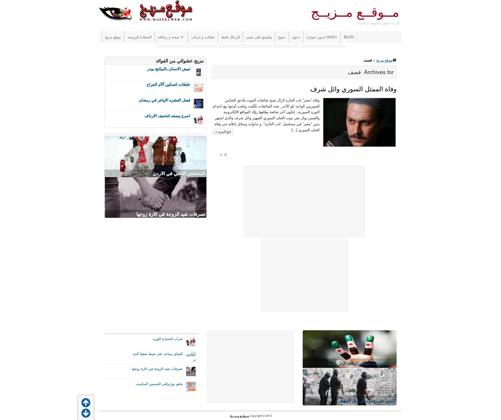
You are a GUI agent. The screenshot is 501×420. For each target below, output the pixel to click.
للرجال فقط (230, 36)
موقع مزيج (113, 36)
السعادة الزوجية (140, 36)
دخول (296, 36)
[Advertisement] (250, 47)
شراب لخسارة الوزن (168, 338)
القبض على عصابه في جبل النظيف (366, 400)
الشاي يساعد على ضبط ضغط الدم (158, 353)
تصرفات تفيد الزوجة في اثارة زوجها (170, 214)
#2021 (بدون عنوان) (321, 36)
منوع (281, 36)
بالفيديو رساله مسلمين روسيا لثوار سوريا (361, 363)
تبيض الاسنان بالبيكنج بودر (168, 69)
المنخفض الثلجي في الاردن (179, 173)
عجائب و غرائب (203, 36)
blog (349, 36)
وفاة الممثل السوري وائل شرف (353, 89)
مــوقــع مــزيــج (355, 12)
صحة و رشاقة (168, 36)
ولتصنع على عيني (259, 36)
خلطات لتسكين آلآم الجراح (168, 84)
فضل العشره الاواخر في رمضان (164, 100)
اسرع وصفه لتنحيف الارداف (167, 115)
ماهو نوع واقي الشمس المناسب (159, 383)
